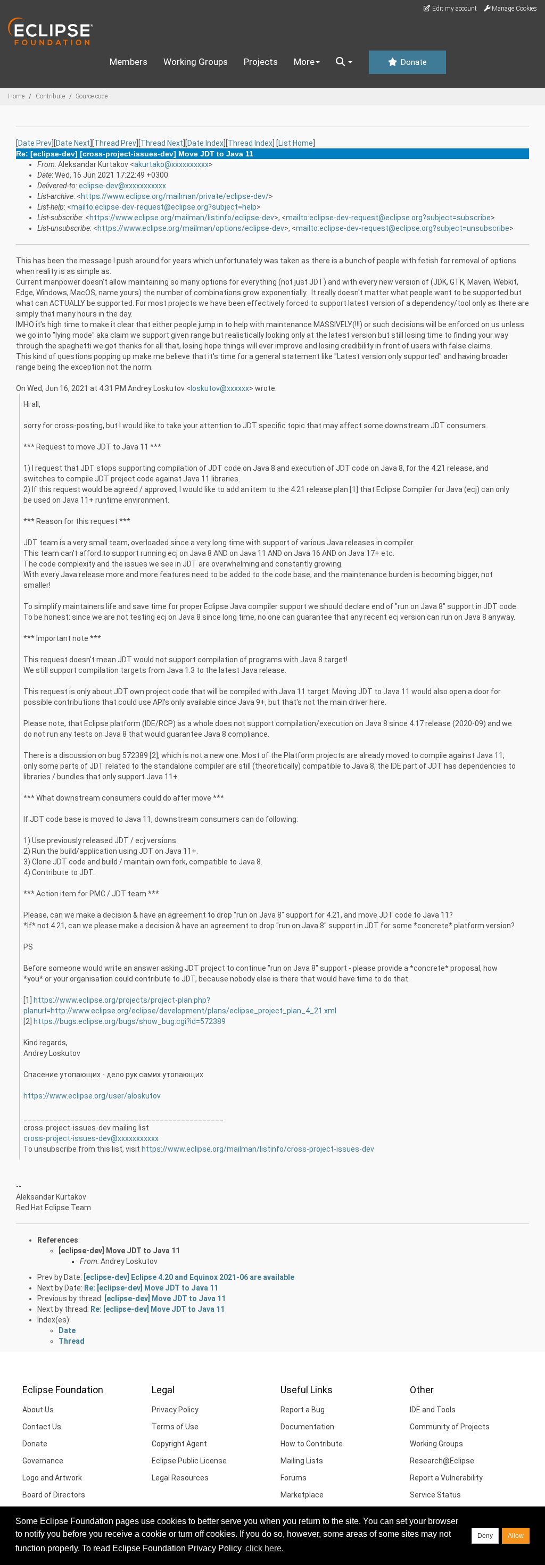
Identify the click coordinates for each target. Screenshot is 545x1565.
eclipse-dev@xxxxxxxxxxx (122, 185)
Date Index (205, 143)
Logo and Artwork (52, 1478)
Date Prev (35, 143)
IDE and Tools (433, 1409)
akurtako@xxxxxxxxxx (171, 164)
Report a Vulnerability (446, 1478)
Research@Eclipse (442, 1460)
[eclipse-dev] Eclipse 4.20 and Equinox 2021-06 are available (189, 1277)
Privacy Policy (175, 1409)
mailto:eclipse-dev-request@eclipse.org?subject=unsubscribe (402, 228)
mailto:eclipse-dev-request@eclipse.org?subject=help (164, 207)
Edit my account (454, 8)
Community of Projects (450, 1426)
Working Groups (195, 61)
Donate (412, 62)
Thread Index (250, 143)
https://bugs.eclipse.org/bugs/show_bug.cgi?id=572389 (130, 1021)
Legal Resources (180, 1478)
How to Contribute (311, 1443)
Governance (42, 1460)
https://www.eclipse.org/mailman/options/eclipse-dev (190, 228)
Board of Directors (53, 1495)
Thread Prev (115, 143)
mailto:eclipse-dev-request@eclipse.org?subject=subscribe (388, 217)
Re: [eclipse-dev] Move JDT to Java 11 (151, 1288)
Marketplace (302, 1495)
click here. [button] (264, 1548)
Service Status (435, 1495)
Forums (293, 1478)
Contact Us (41, 1426)
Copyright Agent (179, 1443)
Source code (92, 96)
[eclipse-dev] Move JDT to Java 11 (119, 1250)
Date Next (73, 143)
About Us (38, 1409)
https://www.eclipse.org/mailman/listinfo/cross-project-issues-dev (258, 1149)
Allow (516, 1535)
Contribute (50, 96)
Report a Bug (302, 1409)
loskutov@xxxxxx (220, 388)
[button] (344, 62)
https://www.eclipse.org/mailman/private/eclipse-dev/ (175, 196)
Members (128, 61)
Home (16, 96)
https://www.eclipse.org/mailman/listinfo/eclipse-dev (181, 217)
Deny (485, 1535)
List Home (295, 143)
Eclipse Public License (189, 1460)
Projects (261, 61)
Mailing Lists (301, 1460)
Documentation (307, 1426)
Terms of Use (175, 1426)
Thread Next (162, 143)
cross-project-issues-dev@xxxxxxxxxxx (91, 1138)
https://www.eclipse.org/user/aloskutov (92, 1096)
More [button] (304, 61)
